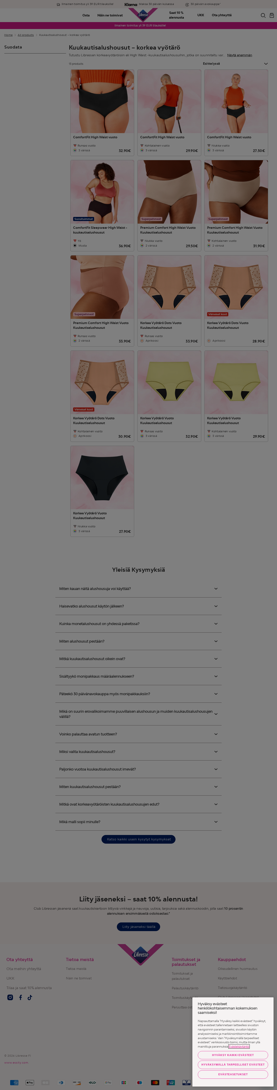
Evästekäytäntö (239, 1046)
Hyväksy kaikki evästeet (233, 1055)
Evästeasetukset (233, 1074)
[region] (233, 1042)
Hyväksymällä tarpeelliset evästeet (233, 1064)
